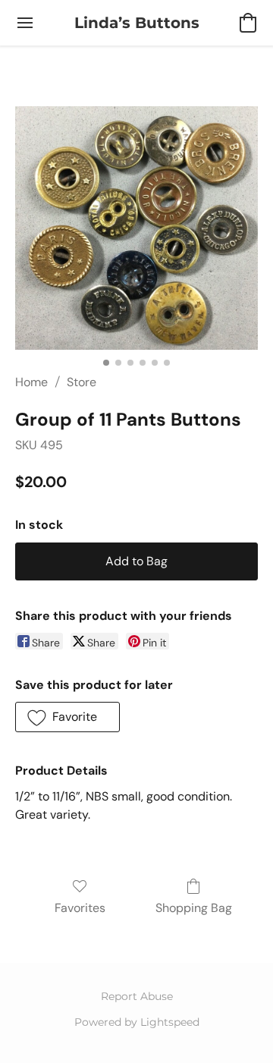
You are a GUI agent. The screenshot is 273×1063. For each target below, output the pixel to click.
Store (81, 382)
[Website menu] (25, 23)
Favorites (80, 908)
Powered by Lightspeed (136, 1022)
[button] (136, 23)
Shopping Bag (193, 908)
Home (31, 382)
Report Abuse (137, 996)
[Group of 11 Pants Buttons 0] (136, 228)
